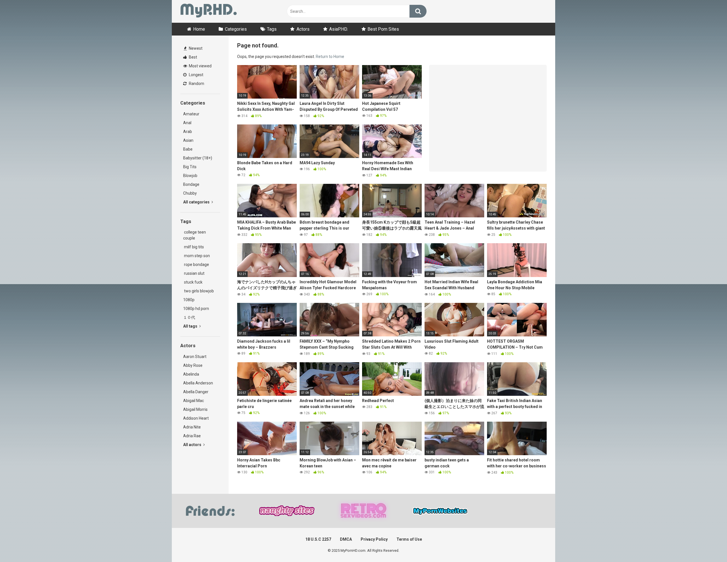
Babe (188, 149)
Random (196, 83)
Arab (187, 131)
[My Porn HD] (208, 11)
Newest (195, 48)
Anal (187, 122)
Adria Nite (192, 427)
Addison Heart (196, 418)
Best (192, 57)
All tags (190, 326)
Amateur (191, 114)
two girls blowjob (198, 291)
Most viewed (200, 66)
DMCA (346, 539)
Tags (272, 29)
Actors (303, 29)
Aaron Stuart (194, 356)
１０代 (189, 317)
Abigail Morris (195, 409)
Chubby (190, 193)
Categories (236, 29)
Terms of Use (409, 539)
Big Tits (190, 167)
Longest (195, 74)
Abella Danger (195, 392)
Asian (188, 140)
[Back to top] (708, 545)
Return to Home (330, 56)
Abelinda (191, 374)
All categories (196, 202)
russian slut (193, 273)
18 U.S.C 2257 (318, 539)
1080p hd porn (196, 308)
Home (199, 29)
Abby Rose (192, 365)
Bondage (191, 184)
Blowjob (190, 175)
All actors (192, 444)
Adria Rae (192, 436)
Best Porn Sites (383, 29)
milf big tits (193, 247)
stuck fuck (192, 282)
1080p (189, 299)
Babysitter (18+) (197, 158)
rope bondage (196, 264)
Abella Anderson (198, 383)
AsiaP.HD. (338, 29)
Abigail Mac (193, 400)
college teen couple (194, 235)
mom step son (196, 255)
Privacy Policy (374, 539)
